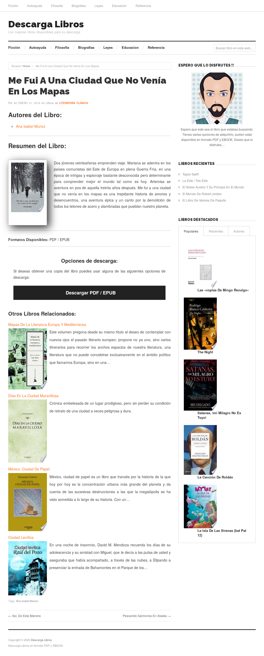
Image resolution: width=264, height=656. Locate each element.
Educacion (119, 5)
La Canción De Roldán (215, 477)
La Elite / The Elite (195, 180)
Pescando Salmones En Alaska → (147, 615)
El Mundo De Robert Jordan (202, 193)
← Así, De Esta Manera (24, 615)
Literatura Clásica (73, 103)
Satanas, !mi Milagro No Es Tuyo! (219, 415)
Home (26, 66)
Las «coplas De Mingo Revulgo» (223, 289)
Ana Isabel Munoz (30, 126)
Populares (191, 231)
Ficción (13, 5)
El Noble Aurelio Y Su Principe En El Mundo (213, 187)
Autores (239, 231)
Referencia (143, 5)
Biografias (79, 5)
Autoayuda (34, 5)
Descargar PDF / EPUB (91, 292)
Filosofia (57, 5)
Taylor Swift (191, 174)
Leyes (99, 5)
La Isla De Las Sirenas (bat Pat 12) (221, 533)
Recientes (216, 231)
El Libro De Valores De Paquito (204, 200)
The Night (205, 351)
